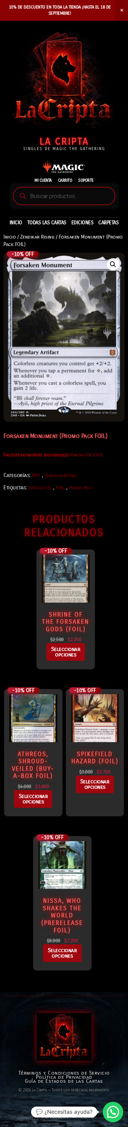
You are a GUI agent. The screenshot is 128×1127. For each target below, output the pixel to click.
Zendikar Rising (37, 237)
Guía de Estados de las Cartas (64, 1081)
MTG (36, 475)
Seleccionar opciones (66, 652)
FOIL (60, 488)
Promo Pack (81, 488)
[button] (113, 264)
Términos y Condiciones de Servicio (64, 1073)
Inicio (9, 237)
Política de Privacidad (64, 1077)
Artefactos (40, 488)
